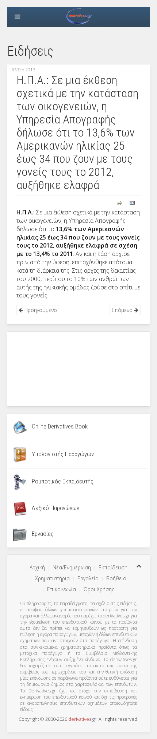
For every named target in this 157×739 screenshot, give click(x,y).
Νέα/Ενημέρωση (72, 567)
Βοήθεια (116, 578)
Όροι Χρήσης (99, 589)
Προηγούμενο (40, 310)
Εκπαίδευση (113, 567)
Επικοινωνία (61, 589)
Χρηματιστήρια (52, 578)
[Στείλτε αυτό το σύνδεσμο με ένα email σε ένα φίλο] (132, 202)
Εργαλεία (88, 578)
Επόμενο (123, 310)
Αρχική (37, 567)
